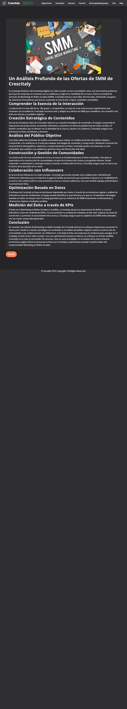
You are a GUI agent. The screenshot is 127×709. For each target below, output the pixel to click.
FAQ (114, 3)
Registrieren (46, 3)
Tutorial (82, 3)
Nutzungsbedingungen (98, 3)
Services (71, 3)
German (26, 3)
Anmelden (59, 3)
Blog (121, 3)
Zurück (11, 254)
